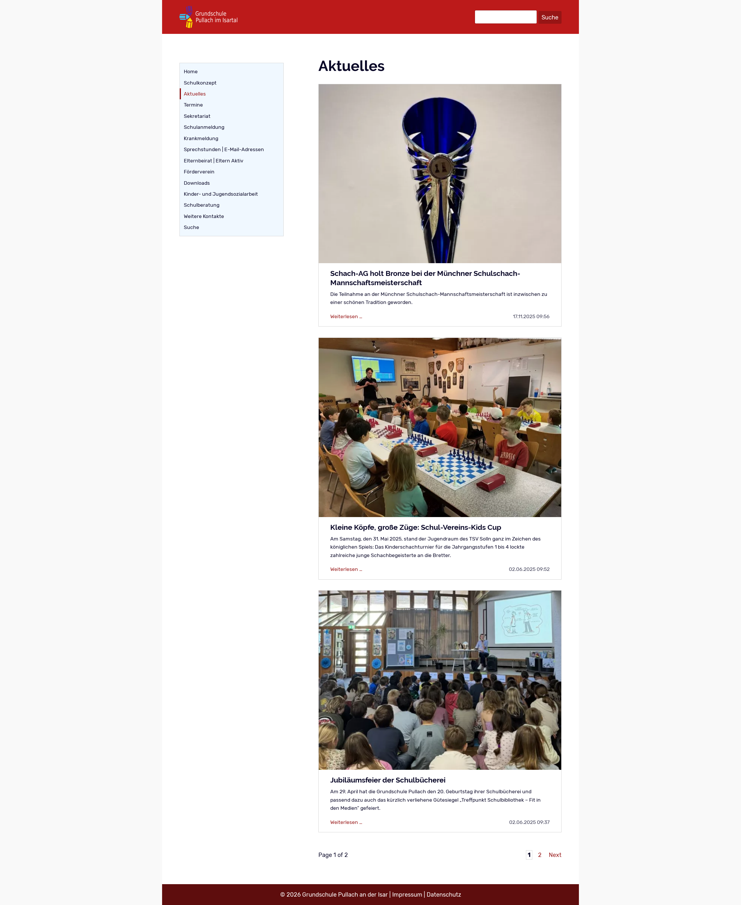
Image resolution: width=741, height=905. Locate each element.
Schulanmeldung (204, 127)
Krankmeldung (201, 138)
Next (555, 854)
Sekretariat (197, 116)
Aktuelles (195, 94)
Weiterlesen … (379, 316)
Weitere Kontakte (204, 216)
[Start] (208, 17)
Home (191, 71)
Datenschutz (444, 894)
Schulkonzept (200, 83)
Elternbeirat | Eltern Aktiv (213, 161)
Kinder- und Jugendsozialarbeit (221, 194)
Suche (550, 17)
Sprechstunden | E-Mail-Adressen (224, 149)
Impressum (407, 894)
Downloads (197, 183)
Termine (193, 105)
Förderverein (199, 172)
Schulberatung (201, 205)
